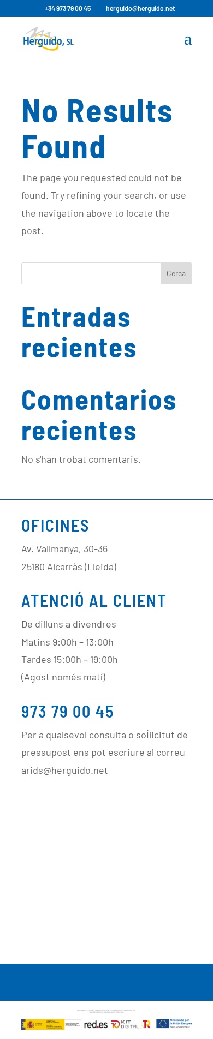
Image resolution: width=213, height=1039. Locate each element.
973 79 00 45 (67, 711)
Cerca (176, 273)
